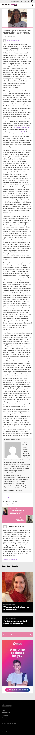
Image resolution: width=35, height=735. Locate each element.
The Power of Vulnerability (21, 127)
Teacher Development (12, 501)
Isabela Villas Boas (12, 440)
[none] (25, 1)
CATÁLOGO (5, 715)
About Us (4, 717)
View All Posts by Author (10, 559)
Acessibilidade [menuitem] (15, 1)
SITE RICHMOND (6, 713)
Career (5, 501)
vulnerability (11, 504)
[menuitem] (21, 1)
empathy (5, 504)
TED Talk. (23, 132)
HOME (3, 710)
